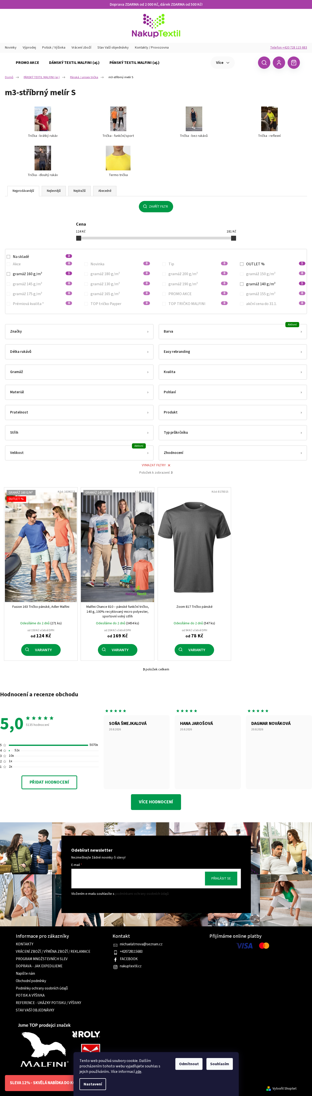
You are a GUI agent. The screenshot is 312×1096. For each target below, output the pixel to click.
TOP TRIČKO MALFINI (196, 303)
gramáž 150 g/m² (274, 273)
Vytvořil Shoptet (284, 1088)
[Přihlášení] (279, 62)
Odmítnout (189, 1064)
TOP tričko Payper (119, 303)
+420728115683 (131, 951)
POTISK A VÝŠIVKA (30, 995)
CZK (245, 62)
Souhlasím (219, 1064)
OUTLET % (274, 264)
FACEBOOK (129, 959)
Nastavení (93, 1084)
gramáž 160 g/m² (41, 273)
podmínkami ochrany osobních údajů (142, 893)
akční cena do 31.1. (274, 303)
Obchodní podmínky (31, 981)
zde (138, 1071)
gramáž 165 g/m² (119, 293)
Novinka (119, 264)
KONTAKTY (24, 944)
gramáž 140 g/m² (274, 284)
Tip (196, 264)
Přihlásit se (221, 878)
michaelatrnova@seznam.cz (141, 944)
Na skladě (41, 256)
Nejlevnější (54, 191)
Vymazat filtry (154, 465)
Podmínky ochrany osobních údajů (42, 988)
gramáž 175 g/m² (41, 293)
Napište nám (25, 973)
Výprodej (29, 47)
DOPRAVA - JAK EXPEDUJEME (39, 966)
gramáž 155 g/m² (274, 293)
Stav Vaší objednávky (113, 47)
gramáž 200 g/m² (196, 273)
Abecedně (104, 191)
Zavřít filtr (158, 206)
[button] (79, 331)
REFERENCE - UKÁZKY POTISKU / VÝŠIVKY (48, 1003)
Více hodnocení (156, 802)
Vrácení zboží (81, 47)
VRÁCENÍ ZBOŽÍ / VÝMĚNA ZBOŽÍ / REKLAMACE (53, 951)
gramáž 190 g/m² (196, 284)
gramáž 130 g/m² (119, 284)
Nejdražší (79, 191)
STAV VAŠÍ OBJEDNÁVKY (35, 1010)
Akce (41, 264)
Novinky (11, 47)
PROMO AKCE (196, 293)
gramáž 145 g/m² (41, 284)
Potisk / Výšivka (53, 47)
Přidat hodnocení (49, 782)
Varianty (43, 650)
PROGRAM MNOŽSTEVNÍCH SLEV (42, 959)
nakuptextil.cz (131, 966)
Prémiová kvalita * (41, 303)
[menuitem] (27, 62)
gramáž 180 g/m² (119, 273)
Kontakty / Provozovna (152, 47)
